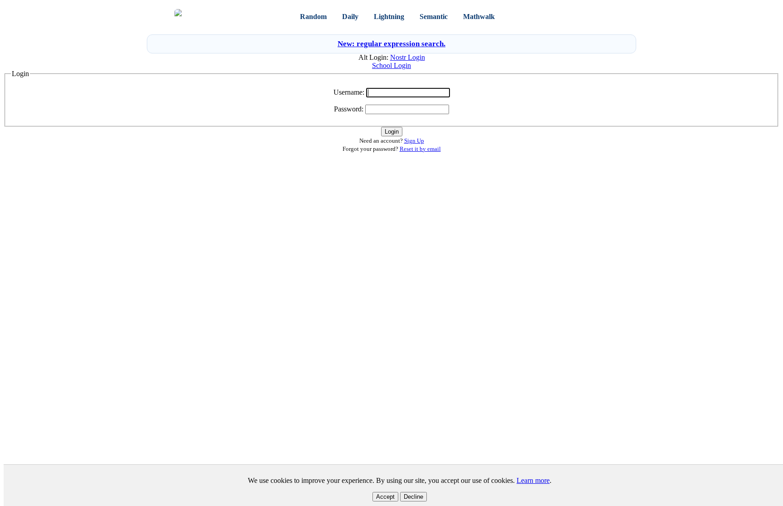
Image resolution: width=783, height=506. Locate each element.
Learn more (533, 480)
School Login (391, 65)
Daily (350, 16)
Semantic (434, 16)
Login (572, 16)
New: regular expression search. (391, 43)
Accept (385, 496)
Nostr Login (407, 57)
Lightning (389, 16)
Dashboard (528, 16)
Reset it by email (420, 148)
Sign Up (597, 16)
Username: (349, 92)
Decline (413, 496)
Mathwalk (479, 16)
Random (313, 16)
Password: (348, 109)
